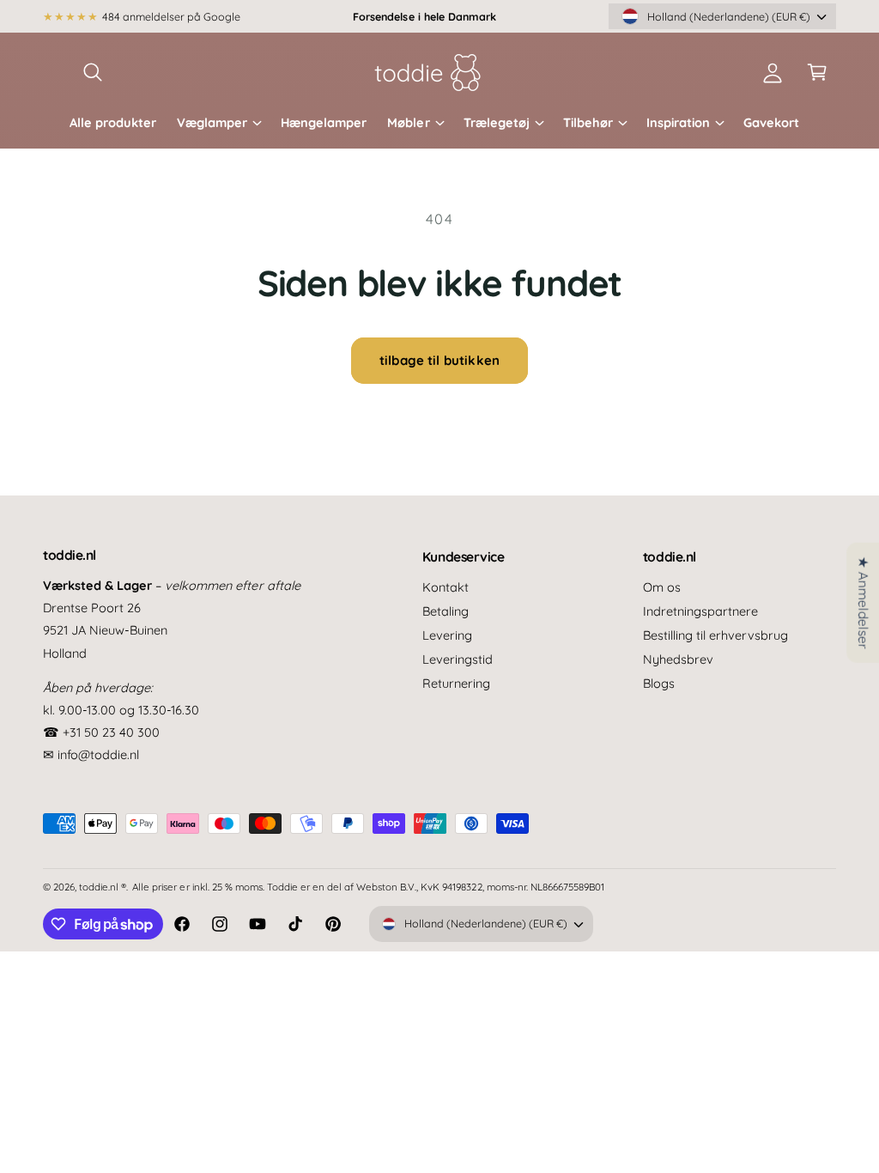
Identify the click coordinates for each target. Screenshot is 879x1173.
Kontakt (445, 587)
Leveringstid (457, 659)
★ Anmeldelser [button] (863, 602)
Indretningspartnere (700, 611)
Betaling (445, 611)
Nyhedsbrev (678, 659)
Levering (447, 635)
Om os (662, 587)
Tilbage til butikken (439, 360)
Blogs (659, 683)
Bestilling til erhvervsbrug (715, 635)
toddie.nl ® (102, 886)
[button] (92, 72)
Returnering (456, 683)
